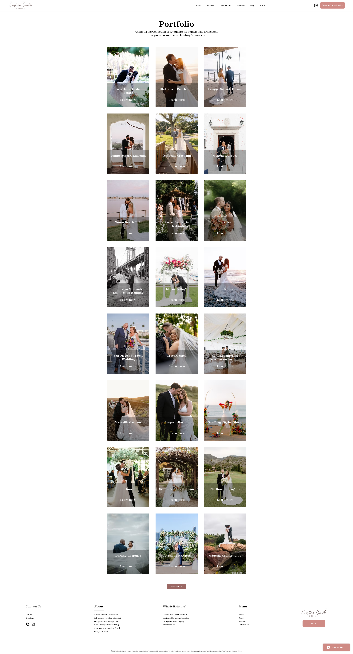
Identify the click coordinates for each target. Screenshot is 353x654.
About (98, 606)
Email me (30, 618)
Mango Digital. (143, 651)
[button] (210, 5)
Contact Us (33, 606)
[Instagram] (316, 5)
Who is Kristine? (175, 606)
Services (242, 621)
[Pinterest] (28, 624)
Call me (29, 615)
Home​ (241, 615)
